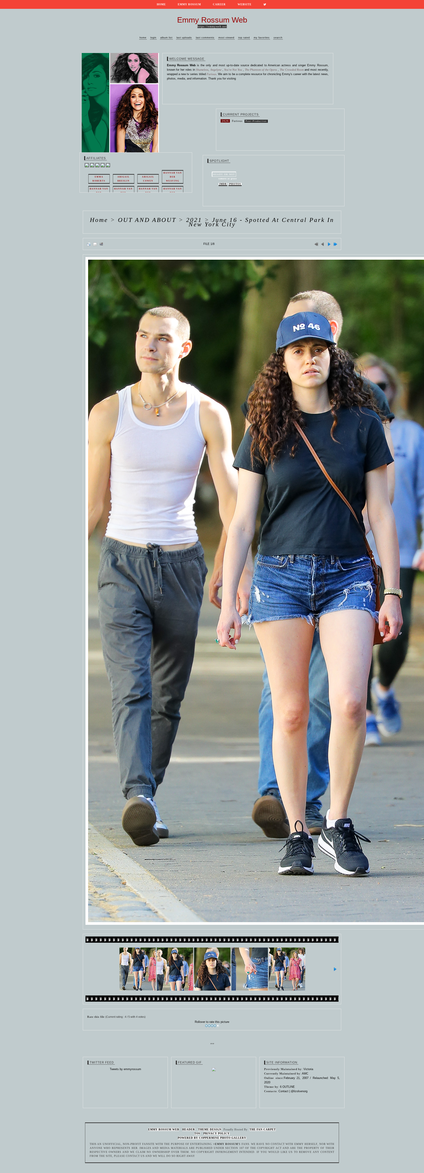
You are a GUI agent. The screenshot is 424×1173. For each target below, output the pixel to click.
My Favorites (262, 37)
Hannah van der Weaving (172, 177)
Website (245, 4)
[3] (212, 1025)
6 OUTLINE (287, 1086)
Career (219, 4)
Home (161, 4)
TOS (197, 1133)
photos (235, 184)
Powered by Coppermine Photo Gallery (212, 1137)
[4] (215, 1025)
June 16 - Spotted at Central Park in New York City (261, 222)
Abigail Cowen (148, 179)
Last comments (205, 37)
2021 (194, 219)
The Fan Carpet (263, 1129)
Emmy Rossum (189, 4)
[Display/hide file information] (95, 244)
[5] (217, 1025)
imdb (223, 184)
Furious (237, 121)
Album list (166, 37)
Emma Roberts (99, 179)
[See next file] (329, 244)
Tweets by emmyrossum (125, 1069)
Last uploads (184, 37)
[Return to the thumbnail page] (88, 244)
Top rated (244, 37)
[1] (206, 1025)
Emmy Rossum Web (163, 1129)
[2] (209, 1025)
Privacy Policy (216, 1133)
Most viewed (226, 37)
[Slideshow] (101, 244)
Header (188, 1129)
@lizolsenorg (299, 1091)
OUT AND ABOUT (147, 219)
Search (278, 37)
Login (153, 37)
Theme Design (209, 1129)
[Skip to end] (335, 244)
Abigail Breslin (123, 179)
